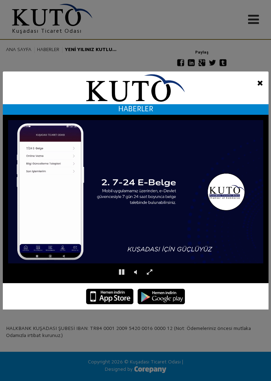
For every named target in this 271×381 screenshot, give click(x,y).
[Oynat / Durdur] (121, 272)
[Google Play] (161, 296)
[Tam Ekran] (149, 272)
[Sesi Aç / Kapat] (135, 272)
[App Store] (109, 296)
